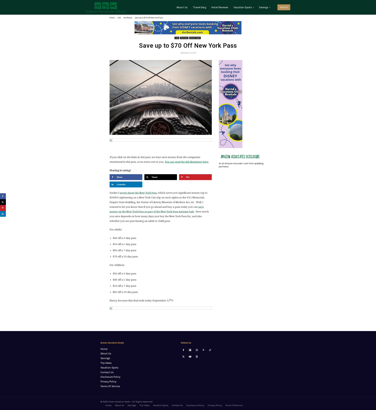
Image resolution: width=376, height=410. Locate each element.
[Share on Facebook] (3, 196)
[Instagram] (196, 350)
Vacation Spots (195, 38)
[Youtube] (190, 356)
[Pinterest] (203, 350)
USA (119, 17)
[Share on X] (3, 202)
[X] (183, 356)
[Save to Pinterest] (3, 208)
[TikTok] (210, 350)
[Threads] (196, 356)
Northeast (128, 17)
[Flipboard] (190, 350)
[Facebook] (183, 350)
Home (112, 17)
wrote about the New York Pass (138, 192)
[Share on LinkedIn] (3, 214)
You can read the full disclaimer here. (187, 161)
